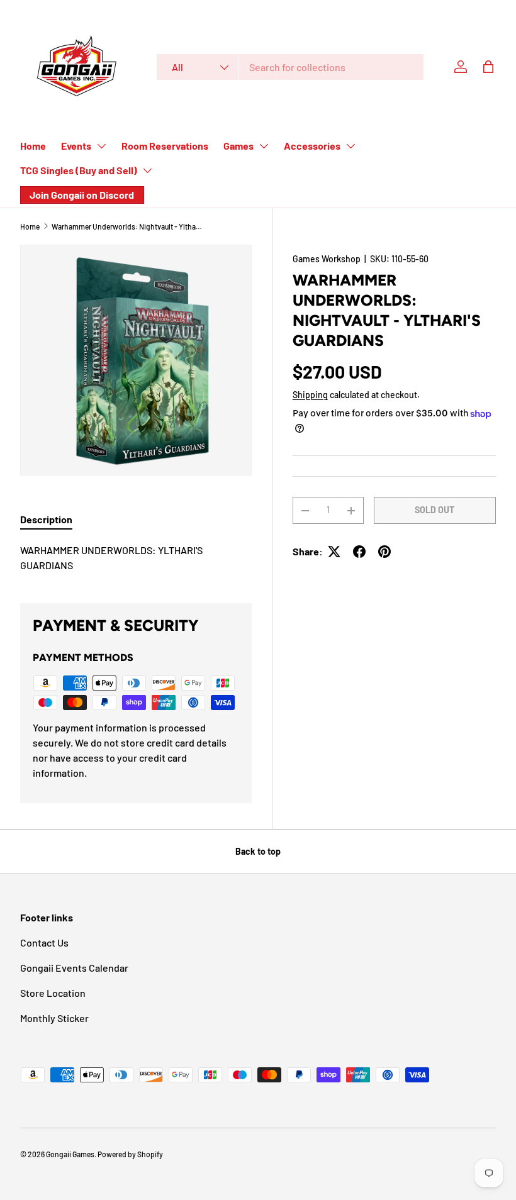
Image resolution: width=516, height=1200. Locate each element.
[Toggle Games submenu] (263, 145)
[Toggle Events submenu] (101, 145)
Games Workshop (327, 258)
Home (33, 146)
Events (76, 146)
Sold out (434, 509)
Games (238, 146)
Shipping (310, 394)
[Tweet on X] (334, 551)
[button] (488, 67)
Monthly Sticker (54, 1018)
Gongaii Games (70, 1154)
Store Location (53, 993)
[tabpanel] (136, 558)
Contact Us (44, 942)
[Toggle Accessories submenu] (350, 145)
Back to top (258, 851)
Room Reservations (164, 146)
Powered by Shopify (130, 1154)
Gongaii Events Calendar (74, 968)
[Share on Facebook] (359, 551)
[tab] (46, 519)
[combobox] (290, 67)
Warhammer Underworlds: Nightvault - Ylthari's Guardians (127, 226)
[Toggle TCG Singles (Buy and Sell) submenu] (147, 170)
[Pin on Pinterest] (384, 551)
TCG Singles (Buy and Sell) (78, 170)
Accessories (312, 146)
